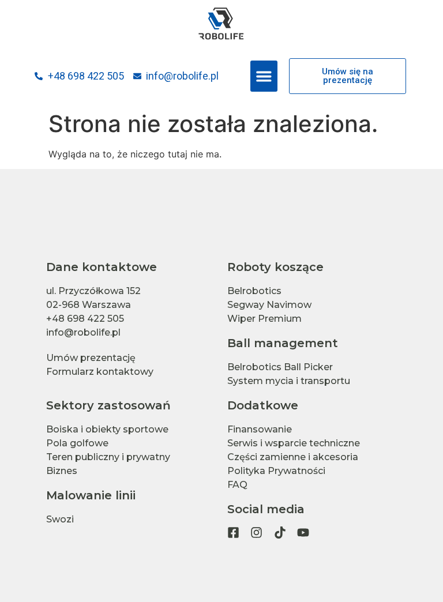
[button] (263, 76)
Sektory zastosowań (108, 405)
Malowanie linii (91, 495)
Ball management (282, 343)
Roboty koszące (275, 267)
